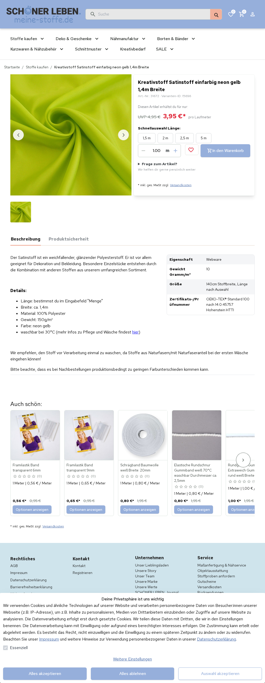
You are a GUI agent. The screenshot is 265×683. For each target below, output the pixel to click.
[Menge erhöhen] (175, 150)
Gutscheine (206, 581)
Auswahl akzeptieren (220, 673)
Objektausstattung (212, 570)
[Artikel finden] (216, 14)
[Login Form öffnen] (252, 14)
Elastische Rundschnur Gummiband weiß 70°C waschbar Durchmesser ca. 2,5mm (195, 473)
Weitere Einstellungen (132, 659)
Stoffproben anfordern (216, 576)
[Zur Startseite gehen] (43, 14)
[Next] (243, 460)
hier (135, 332)
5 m (204, 138)
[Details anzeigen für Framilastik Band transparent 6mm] (35, 435)
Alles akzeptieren (45, 673)
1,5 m (147, 138)
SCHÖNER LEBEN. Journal (157, 592)
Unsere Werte (146, 587)
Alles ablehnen (132, 673)
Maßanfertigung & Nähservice (221, 565)
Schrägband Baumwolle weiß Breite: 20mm (139, 468)
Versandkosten (181, 185)
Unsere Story (145, 570)
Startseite (12, 67)
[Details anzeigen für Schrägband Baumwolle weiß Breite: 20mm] (143, 435)
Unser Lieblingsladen (152, 565)
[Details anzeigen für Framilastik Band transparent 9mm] (89, 435)
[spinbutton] (157, 150)
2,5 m (184, 138)
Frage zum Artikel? (167, 167)
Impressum (49, 639)
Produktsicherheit (69, 239)
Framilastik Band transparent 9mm (80, 468)
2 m (165, 138)
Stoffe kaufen (37, 67)
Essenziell (19, 647)
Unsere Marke (146, 581)
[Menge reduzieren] (143, 150)
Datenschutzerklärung (216, 639)
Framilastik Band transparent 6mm (27, 468)
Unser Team (144, 576)
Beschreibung (25, 239)
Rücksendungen (210, 592)
